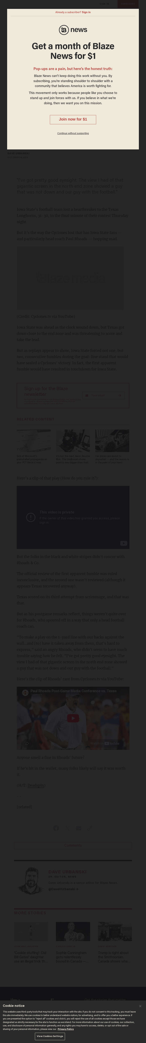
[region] (73, 1021)
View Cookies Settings (50, 1036)
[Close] (140, 1006)
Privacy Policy (66, 1029)
